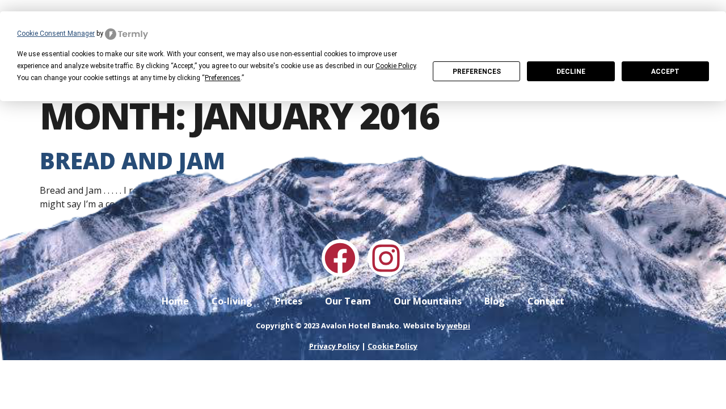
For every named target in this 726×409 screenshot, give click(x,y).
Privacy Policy (334, 346)
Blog (494, 301)
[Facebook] (340, 258)
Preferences (477, 72)
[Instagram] (386, 258)
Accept (665, 72)
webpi (458, 325)
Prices (288, 301)
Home (175, 301)
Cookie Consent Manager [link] (56, 33)
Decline (570, 72)
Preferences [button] (222, 78)
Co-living (232, 301)
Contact (545, 301)
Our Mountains (428, 301)
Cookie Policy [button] (395, 66)
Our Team (348, 301)
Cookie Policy (392, 346)
